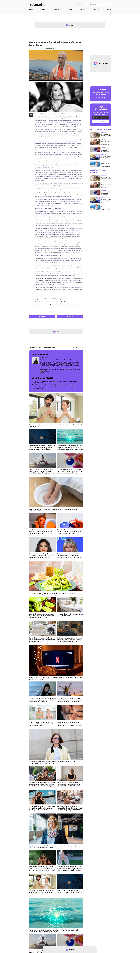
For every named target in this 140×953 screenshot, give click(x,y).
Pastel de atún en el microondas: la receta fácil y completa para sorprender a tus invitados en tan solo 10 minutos (56, 387)
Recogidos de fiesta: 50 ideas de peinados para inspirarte (49, 299)
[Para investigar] (89, 4)
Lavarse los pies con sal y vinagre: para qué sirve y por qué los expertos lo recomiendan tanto (106, 137)
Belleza (31, 9)
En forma (69, 9)
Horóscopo (96, 9)
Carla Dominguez (50, 48)
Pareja (109, 9)
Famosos (82, 9)
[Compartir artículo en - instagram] (79, 347)
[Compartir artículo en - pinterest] (82, 347)
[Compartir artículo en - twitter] (76, 347)
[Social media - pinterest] (82, 4)
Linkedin (42, 373)
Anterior (43, 316)
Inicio (30, 38)
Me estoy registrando (99, 121)
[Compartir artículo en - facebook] (74, 347)
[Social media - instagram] (85, 4)
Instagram (42, 372)
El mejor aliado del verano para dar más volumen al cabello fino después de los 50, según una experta (106, 166)
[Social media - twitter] (77, 4)
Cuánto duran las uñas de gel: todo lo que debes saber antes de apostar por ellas (54, 384)
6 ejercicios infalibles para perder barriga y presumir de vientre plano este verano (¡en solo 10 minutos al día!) (56, 382)
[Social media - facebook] (79, 4)
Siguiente (69, 316)
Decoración (56, 9)
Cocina (43, 9)
